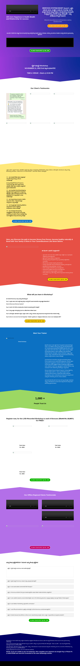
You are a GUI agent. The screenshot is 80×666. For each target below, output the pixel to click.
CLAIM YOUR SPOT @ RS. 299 (58, 26)
